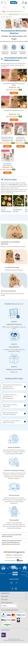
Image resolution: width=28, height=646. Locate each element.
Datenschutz (21, 640)
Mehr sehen (3, 66)
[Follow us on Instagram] (16, 589)
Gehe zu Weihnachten (6, 17)
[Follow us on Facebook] (12, 589)
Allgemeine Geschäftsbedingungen (11, 640)
